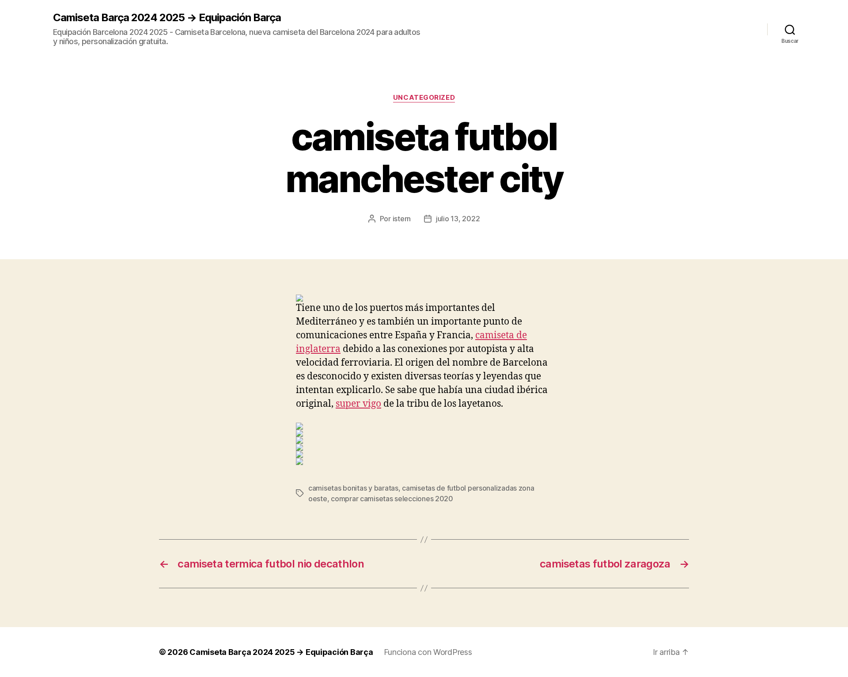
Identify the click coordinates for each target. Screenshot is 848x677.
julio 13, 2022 (458, 218)
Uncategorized (424, 98)
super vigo (358, 404)
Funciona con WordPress (428, 652)
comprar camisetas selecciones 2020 (392, 498)
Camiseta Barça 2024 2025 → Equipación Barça (167, 17)
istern (402, 218)
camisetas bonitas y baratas (353, 488)
